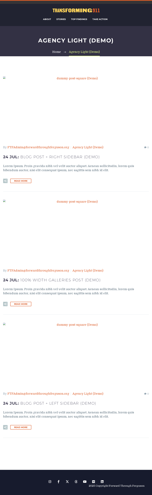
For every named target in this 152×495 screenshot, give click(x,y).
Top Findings (79, 19)
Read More (20, 181)
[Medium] (93, 481)
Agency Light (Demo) (87, 147)
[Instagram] (49, 481)
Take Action (99, 19)
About (47, 19)
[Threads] (76, 481)
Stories (61, 19)
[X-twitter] (67, 481)
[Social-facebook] (58, 481)
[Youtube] (84, 481)
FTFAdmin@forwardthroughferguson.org (38, 147)
